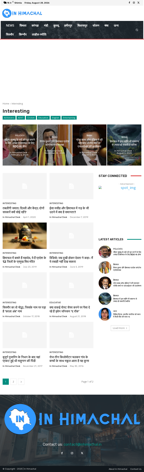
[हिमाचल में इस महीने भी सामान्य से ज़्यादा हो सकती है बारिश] (124, 144)
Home (6, 103)
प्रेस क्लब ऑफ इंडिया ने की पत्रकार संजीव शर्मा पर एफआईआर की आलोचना (127, 284)
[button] (137, 30)
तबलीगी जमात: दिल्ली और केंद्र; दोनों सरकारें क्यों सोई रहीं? (23, 210)
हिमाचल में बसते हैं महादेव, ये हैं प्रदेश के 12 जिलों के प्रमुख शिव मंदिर (24, 259)
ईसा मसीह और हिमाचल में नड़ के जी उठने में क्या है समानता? (69, 210)
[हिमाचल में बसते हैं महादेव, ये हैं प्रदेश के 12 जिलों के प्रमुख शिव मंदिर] (25, 236)
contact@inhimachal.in (82, 444)
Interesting (9, 203)
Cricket (30, 117)
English (55, 117)
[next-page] (21, 382)
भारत (115, 311)
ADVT (20, 117)
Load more (119, 328)
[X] (138, 3)
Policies (19, 136)
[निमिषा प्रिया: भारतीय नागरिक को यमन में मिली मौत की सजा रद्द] (105, 314)
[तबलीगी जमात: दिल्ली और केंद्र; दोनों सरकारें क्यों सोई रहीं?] (25, 186)
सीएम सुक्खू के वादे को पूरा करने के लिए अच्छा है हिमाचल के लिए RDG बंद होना (127, 253)
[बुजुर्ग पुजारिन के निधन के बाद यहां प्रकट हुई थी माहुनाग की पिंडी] (25, 335)
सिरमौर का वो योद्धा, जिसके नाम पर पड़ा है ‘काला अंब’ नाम (24, 309)
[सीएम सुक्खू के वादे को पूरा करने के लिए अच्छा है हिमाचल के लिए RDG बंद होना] (20, 144)
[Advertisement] (72, 69)
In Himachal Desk (11, 217)
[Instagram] (134, 3)
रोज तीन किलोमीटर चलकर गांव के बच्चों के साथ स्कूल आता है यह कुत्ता (69, 359)
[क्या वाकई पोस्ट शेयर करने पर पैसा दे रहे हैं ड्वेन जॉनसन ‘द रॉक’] (72, 285)
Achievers (9, 117)
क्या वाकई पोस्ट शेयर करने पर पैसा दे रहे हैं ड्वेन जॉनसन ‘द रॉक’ (70, 309)
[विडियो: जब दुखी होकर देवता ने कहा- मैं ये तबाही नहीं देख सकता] (72, 236)
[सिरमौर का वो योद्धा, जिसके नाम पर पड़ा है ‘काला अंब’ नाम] (25, 285)
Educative (43, 117)
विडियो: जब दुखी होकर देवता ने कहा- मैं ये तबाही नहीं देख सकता (71, 259)
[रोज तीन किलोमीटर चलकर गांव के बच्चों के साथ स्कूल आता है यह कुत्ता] (72, 335)
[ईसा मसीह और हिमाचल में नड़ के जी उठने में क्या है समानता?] (72, 186)
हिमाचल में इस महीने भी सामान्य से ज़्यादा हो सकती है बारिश (125, 300)
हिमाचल (54, 137)
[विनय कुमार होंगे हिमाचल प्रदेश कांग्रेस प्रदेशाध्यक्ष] (55, 144)
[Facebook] (129, 3)
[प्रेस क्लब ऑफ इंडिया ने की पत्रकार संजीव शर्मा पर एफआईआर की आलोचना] (89, 144)
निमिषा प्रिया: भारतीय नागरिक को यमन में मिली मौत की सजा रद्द (126, 315)
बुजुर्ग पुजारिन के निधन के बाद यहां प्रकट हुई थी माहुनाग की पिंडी (21, 359)
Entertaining (69, 117)
